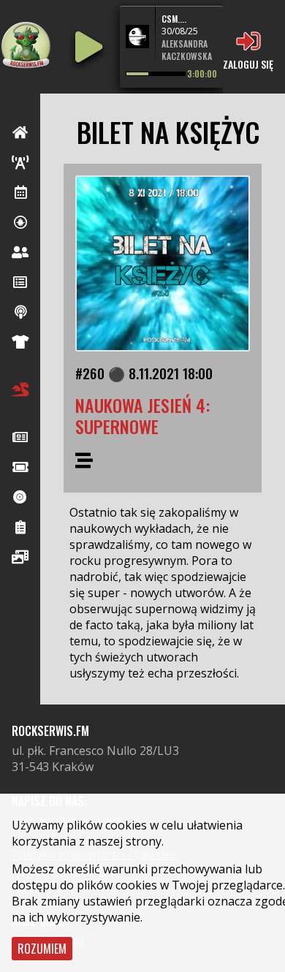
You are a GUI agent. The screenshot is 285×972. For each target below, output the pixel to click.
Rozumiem (42, 948)
